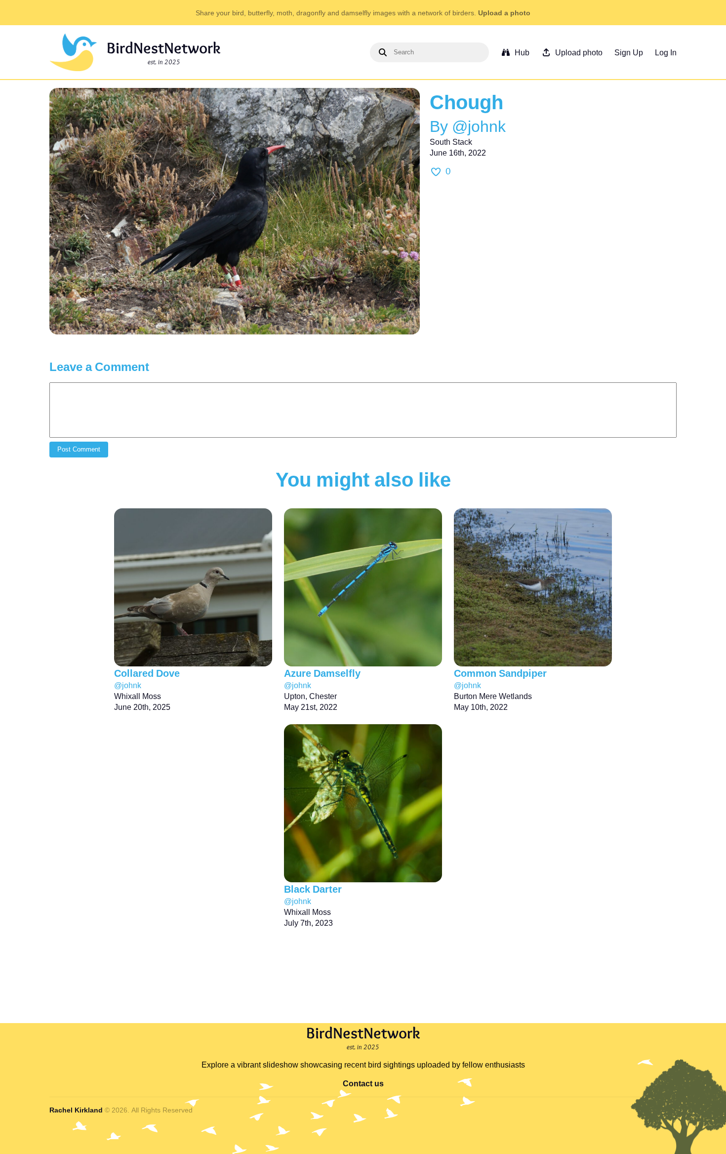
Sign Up (628, 52)
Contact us (363, 1083)
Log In (666, 52)
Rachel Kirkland (76, 1109)
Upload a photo (504, 12)
